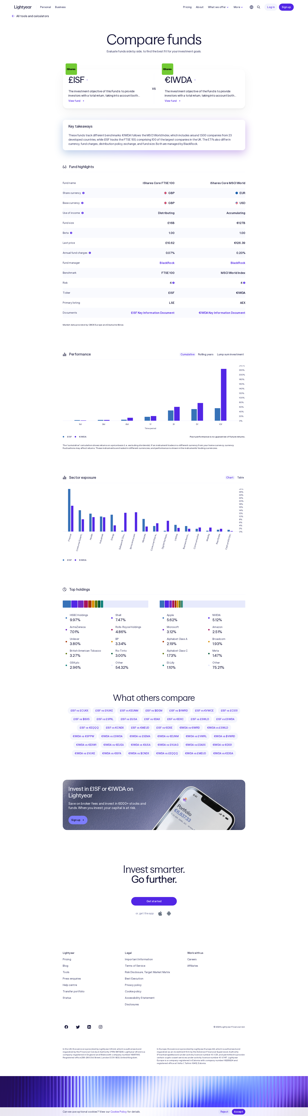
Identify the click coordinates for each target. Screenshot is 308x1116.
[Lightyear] (23, 7)
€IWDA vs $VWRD (224, 736)
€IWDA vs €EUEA (113, 744)
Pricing (187, 7)
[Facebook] (66, 1026)
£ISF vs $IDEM (153, 710)
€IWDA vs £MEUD (195, 753)
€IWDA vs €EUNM (168, 736)
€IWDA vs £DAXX (196, 744)
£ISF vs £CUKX (79, 710)
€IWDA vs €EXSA (223, 753)
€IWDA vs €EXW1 (86, 744)
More (237, 7)
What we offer (217, 7)
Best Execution (134, 978)
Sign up (286, 7)
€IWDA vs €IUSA (140, 744)
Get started (154, 901)
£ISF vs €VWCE (204, 710)
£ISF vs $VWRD (178, 710)
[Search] (258, 7)
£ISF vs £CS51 (229, 710)
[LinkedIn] (89, 1026)
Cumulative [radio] (187, 354)
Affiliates (192, 965)
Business (60, 7)
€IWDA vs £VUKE (85, 753)
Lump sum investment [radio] (230, 354)
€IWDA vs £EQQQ (167, 753)
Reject (224, 1111)
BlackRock (167, 263)
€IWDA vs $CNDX (138, 753)
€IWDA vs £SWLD (217, 727)
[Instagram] (100, 1026)
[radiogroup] (212, 354)
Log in (271, 7)
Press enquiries (72, 978)
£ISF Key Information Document (152, 313)
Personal (45, 7)
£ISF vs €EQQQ (89, 727)
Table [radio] (240, 477)
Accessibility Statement (140, 997)
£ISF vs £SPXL (105, 719)
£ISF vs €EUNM (129, 710)
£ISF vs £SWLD (200, 719)
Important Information (139, 959)
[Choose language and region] (251, 7)
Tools (66, 972)
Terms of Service (135, 965)
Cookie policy (133, 991)
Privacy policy (133, 985)
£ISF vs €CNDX (115, 727)
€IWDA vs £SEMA (140, 736)
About (200, 7)
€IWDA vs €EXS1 (222, 744)
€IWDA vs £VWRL (196, 736)
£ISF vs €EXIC (175, 719)
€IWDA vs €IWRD (189, 727)
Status (67, 997)
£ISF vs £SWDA (225, 719)
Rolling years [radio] (206, 354)
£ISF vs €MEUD (140, 727)
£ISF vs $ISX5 (81, 719)
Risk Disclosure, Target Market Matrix (147, 972)
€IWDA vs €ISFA (111, 753)
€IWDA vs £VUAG (168, 744)
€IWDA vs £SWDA (111, 736)
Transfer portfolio (73, 991)
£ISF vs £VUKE (104, 710)
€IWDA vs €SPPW (83, 736)
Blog (65, 965)
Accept (238, 1111)
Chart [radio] (229, 477)
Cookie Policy (119, 1111)
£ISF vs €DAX (152, 719)
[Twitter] (77, 1026)
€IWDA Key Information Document (222, 313)
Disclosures (132, 1004)
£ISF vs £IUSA (129, 719)
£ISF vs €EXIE (164, 727)
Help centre (70, 985)
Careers (192, 959)
